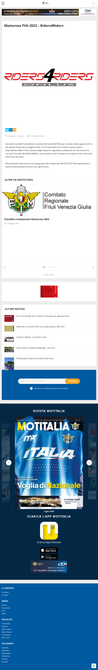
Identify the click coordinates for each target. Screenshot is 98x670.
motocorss (12, 136)
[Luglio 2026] (49, 462)
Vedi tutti (49, 274)
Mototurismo (6, 629)
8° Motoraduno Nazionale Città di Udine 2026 (35, 358)
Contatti (5, 595)
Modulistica (6, 656)
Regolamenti (6, 653)
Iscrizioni (5, 662)
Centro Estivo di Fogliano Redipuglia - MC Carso (35, 348)
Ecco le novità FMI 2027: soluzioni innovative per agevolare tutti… (43, 316)
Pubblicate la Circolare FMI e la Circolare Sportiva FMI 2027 (40, 326)
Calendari (5, 648)
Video (4, 613)
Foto (3, 611)
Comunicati (6, 608)
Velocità (4, 626)
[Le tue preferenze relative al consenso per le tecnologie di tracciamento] (94, 666)
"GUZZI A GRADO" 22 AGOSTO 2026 (31, 337)
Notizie (21, 136)
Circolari (5, 659)
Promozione (6, 635)
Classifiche (5, 650)
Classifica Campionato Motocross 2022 (26, 219)
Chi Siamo (5, 592)
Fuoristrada (6, 623)
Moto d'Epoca (7, 632)
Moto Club (5, 638)
